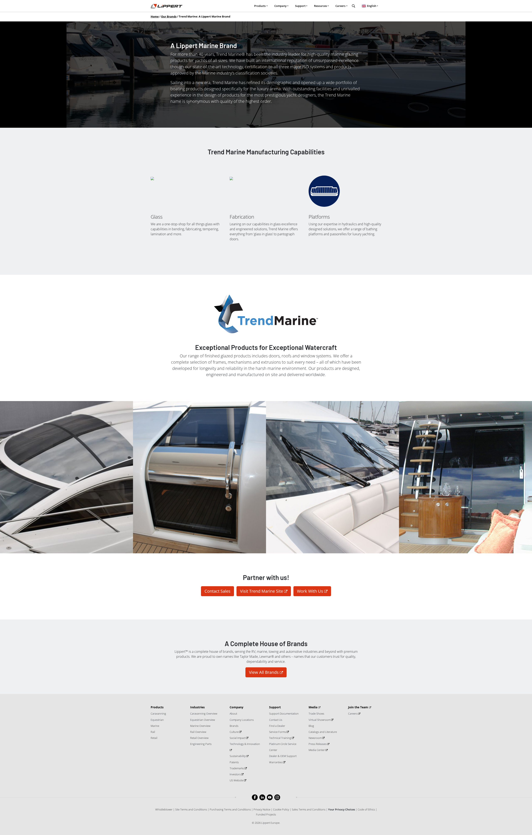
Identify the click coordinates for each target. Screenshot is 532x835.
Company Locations (242, 720)
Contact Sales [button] (217, 591)
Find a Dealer (277, 726)
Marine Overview (200, 726)
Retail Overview (199, 738)
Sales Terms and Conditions (308, 809)
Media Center (317, 750)
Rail (153, 732)
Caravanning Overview (203, 713)
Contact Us (275, 720)
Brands (234, 726)
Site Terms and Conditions (191, 809)
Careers (353, 713)
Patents (234, 762)
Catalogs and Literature (323, 732)
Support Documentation (284, 713)
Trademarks (237, 768)
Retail (154, 738)
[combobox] (370, 6)
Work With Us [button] (310, 591)
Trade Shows (316, 713)
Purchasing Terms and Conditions (230, 809)
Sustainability (238, 756)
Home (155, 16)
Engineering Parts (201, 744)
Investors (235, 774)
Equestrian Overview (202, 720)
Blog (311, 726)
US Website (237, 780)
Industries (197, 707)
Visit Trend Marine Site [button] (261, 591)
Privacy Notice (262, 809)
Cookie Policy (281, 809)
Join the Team (358, 707)
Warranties (276, 762)
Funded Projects (266, 814)
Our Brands (168, 16)
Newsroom (315, 738)
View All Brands (264, 672)
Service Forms (278, 732)
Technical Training (280, 738)
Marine (155, 726)
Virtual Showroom (320, 720)
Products (157, 707)
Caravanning (158, 713)
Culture (234, 732)
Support (275, 707)
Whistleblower (163, 809)
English (371, 6)
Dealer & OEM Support (283, 756)
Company (236, 707)
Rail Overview (198, 732)
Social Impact (238, 738)
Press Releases (318, 744)
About (233, 713)
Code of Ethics (366, 809)
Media (313, 707)
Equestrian (157, 720)
